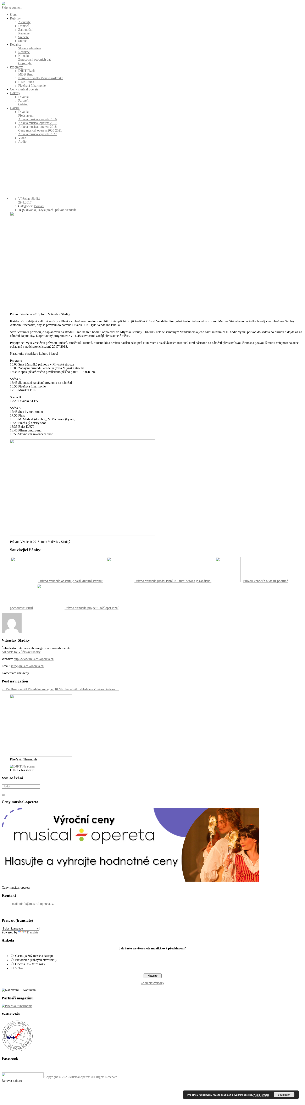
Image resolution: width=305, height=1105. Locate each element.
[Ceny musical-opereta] (130, 880)
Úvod (13, 14)
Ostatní (23, 104)
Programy (16, 67)
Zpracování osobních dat (34, 59)
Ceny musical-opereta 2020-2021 (40, 130)
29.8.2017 (25, 202)
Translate (32, 932)
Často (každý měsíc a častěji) (34, 956)
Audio (22, 141)
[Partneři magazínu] (17, 1006)
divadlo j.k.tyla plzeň (40, 210)
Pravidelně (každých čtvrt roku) (35, 960)
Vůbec (19, 968)
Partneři (23, 100)
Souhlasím (284, 1094)
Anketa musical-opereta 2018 (37, 126)
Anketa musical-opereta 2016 (37, 119)
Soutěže (23, 37)
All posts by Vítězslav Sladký (21, 652)
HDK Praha (26, 82)
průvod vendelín (66, 210)
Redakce (15, 44)
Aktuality (24, 22)
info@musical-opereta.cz (27, 666)
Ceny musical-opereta (24, 89)
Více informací (261, 1094)
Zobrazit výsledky (152, 983)
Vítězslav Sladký (29, 198)
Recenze (23, 33)
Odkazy (15, 93)
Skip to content (11, 7)
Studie (22, 41)
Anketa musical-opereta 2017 (37, 123)
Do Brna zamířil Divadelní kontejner (28, 689)
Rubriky (15, 18)
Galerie (15, 108)
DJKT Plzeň (26, 70)
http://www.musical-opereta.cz (34, 659)
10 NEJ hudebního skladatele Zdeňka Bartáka (87, 689)
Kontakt (23, 55)
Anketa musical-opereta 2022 (37, 134)
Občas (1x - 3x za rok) (30, 964)
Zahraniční (25, 29)
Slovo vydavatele (29, 48)
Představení (25, 115)
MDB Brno (25, 74)
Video (22, 138)
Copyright (25, 63)
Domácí (23, 26)
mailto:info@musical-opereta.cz (33, 903)
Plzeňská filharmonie (32, 85)
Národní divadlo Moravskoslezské (40, 78)
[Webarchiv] (17, 1050)
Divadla (23, 97)
